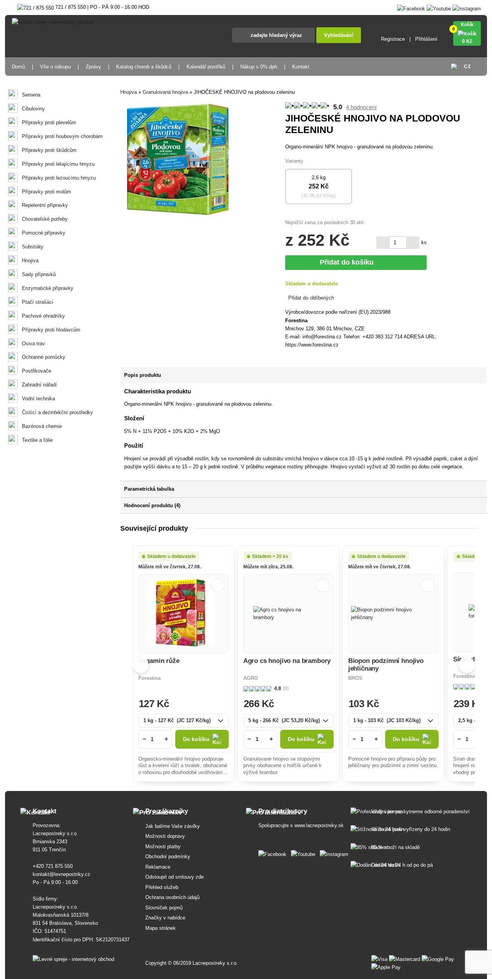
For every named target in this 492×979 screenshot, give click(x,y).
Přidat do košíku (348, 262)
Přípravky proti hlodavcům (51, 330)
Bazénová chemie (42, 426)
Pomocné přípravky (43, 233)
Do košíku (196, 739)
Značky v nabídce (165, 918)
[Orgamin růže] (183, 614)
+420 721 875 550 (53, 866)
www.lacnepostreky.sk (319, 825)
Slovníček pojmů (164, 908)
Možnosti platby (163, 846)
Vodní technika (38, 398)
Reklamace (157, 867)
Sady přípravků (39, 274)
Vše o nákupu (55, 67)
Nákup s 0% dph (258, 67)
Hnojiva (30, 260)
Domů (18, 67)
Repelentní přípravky (45, 205)
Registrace (393, 39)
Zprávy (93, 67)
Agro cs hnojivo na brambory (287, 660)
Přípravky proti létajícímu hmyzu (58, 164)
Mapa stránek (160, 928)
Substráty (32, 247)
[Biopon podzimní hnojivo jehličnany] (393, 613)
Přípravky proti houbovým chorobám (62, 136)
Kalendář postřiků (205, 67)
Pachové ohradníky (43, 316)
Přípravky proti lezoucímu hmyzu (59, 178)
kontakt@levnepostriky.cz (61, 874)
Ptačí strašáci (37, 302)
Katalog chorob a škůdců (143, 67)
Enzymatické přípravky (47, 288)
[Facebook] (411, 7)
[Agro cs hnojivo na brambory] (288, 613)
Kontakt (300, 67)
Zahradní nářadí (39, 385)
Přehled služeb (161, 887)
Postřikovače (36, 371)
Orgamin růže (159, 660)
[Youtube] (439, 7)
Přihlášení (426, 39)
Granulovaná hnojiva (165, 92)
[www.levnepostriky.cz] (273, 853)
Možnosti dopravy (165, 836)
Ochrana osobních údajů (172, 897)
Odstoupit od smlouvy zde (174, 877)
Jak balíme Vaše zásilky (172, 826)
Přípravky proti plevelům (49, 122)
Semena (31, 95)
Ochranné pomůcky (43, 357)
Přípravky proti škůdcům (49, 150)
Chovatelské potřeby (45, 219)
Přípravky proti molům (46, 192)
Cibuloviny (33, 109)
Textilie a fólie (37, 440)
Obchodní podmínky (167, 856)
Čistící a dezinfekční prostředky (57, 412)
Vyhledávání (338, 35)
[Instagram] (466, 7)
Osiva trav (33, 343)
